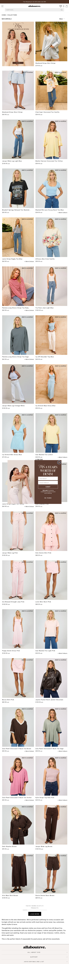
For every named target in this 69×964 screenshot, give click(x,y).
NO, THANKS (47, 498)
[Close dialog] (59, 462)
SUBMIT (48, 487)
